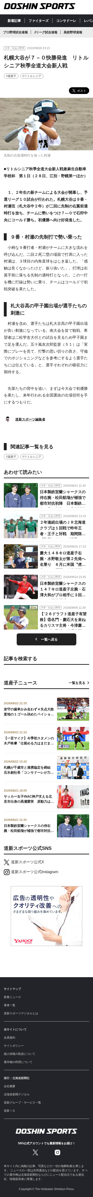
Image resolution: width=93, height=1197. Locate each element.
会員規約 (9, 1037)
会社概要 (9, 1086)
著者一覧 (9, 1005)
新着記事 (14, 21)
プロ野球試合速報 (15, 32)
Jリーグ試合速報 (45, 32)
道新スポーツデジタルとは (21, 1013)
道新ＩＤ (9, 1110)
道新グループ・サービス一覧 (22, 1102)
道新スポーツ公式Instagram (34, 872)
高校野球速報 (73, 32)
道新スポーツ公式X (27, 862)
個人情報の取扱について (19, 1054)
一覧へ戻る (49, 639)
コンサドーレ (66, 21)
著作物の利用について (18, 1062)
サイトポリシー (14, 1045)
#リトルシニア (31, 76)
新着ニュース (12, 997)
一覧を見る (77, 682)
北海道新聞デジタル (17, 1094)
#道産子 (11, 76)
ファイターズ (39, 21)
